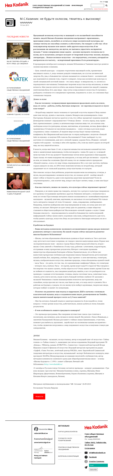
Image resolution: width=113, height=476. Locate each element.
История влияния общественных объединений (18, 140)
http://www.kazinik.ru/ (53, 364)
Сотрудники (90, 448)
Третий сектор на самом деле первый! (18, 166)
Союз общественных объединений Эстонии (51, 5)
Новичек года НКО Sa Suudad (18, 114)
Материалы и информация (68, 456)
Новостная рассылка (101, 9)
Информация (77, 5)
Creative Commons (96, 461)
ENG (101, 2)
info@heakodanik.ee (97, 453)
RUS (106, 2)
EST (104, 2)
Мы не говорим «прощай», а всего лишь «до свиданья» (18, 62)
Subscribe (93, 470)
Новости (39, 396)
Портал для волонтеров (67, 432)
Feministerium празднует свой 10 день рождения (18, 193)
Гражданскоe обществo (43, 7)
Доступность (88, 9)
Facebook (93, 457)
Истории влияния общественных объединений (18, 89)
